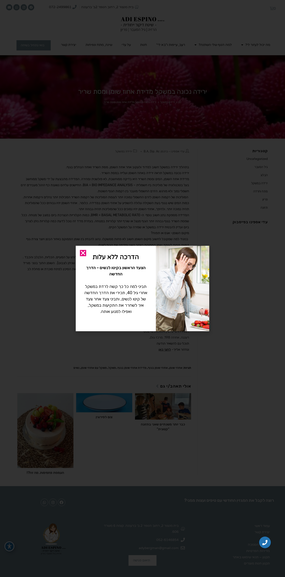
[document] (142, 288)
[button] (265, 542)
